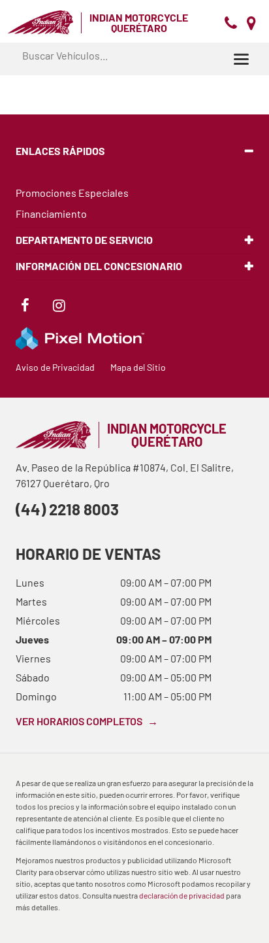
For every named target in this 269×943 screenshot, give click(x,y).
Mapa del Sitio (138, 367)
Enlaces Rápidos (60, 151)
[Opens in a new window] (25, 307)
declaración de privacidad (182, 895)
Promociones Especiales (72, 192)
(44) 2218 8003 (67, 509)
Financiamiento (51, 213)
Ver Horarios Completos (87, 721)
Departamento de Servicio (84, 239)
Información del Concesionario (99, 266)
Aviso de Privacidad (55, 367)
